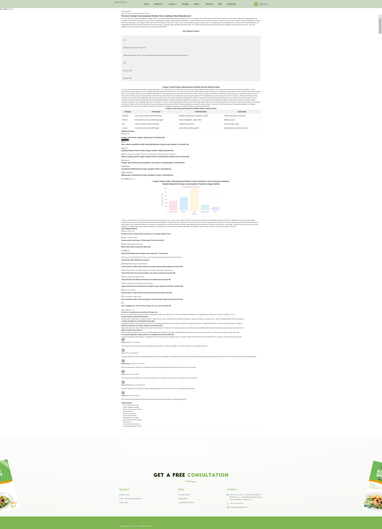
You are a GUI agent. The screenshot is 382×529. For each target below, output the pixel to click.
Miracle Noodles (128, 411)
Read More (125, 140)
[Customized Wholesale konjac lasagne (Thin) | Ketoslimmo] (125, 166)
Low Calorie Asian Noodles (131, 424)
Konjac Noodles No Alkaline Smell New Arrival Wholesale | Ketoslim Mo (146, 279)
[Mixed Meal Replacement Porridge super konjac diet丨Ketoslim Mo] (125, 250)
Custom (172, 4)
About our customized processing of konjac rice (139, 312)
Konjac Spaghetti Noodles (131, 407)
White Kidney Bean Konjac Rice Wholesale (136, 247)
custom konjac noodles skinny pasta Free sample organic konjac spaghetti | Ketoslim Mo (152, 266)
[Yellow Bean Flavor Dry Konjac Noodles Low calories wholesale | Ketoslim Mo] (147, 270)
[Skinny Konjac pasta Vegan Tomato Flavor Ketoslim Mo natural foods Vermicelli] (148, 154)
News (196, 4)
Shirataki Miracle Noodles (131, 417)
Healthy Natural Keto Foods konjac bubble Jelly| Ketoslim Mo (147, 151)
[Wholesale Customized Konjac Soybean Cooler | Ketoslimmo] (127, 172)
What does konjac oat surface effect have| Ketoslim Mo (142, 325)
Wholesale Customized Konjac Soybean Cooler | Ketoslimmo (147, 175)
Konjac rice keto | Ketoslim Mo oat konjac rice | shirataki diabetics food (146, 234)
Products (157, 4)
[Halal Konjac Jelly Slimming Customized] (151, 257)
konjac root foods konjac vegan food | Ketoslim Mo (143, 137)
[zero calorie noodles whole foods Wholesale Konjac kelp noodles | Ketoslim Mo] (123, 142)
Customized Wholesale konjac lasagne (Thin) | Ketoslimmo (146, 169)
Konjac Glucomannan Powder (132, 409)
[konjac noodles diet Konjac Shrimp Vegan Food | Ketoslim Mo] (129, 237)
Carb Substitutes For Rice (131, 405)
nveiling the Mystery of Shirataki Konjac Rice (138, 321)
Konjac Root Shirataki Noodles (132, 420)
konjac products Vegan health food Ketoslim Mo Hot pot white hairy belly (146, 293)
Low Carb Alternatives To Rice (132, 426)
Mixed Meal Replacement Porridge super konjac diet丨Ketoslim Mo (144, 253)
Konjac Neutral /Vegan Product (130, 499)
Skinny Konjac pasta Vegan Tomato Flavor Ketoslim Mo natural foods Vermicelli (155, 157)
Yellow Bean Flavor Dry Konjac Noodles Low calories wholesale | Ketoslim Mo (148, 273)
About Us (209, 4)
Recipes (185, 4)
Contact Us (231, 4)
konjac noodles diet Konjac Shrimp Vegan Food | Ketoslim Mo (142, 240)
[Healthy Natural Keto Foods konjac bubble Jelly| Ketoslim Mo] (124, 148)
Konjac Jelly (123, 502)
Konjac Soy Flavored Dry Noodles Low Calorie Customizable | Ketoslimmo (153, 163)
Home (146, 4)
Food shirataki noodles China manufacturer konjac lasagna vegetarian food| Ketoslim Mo (152, 299)
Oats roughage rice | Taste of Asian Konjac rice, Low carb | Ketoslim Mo (146, 306)
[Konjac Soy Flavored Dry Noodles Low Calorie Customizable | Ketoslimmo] (125, 160)
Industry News (183, 499)
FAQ (220, 4)
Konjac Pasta (127, 422)
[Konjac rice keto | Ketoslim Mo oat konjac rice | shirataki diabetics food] (127, 231)
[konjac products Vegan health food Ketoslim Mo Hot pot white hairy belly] (128, 290)
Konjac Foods (124, 495)
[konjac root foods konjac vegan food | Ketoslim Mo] (125, 133)
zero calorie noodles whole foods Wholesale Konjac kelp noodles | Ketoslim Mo (155, 144)
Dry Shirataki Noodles (129, 415)
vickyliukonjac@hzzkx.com (239, 507)
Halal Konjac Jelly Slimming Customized (135, 260)
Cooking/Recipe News (186, 502)
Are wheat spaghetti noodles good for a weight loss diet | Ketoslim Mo (147, 334)
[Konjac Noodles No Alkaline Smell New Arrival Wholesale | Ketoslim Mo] (132, 276)
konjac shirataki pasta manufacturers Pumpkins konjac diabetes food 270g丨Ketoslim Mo (152, 286)
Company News (184, 495)
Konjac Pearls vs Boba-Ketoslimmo (134, 316)
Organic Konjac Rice (129, 413)
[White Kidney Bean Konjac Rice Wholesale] (132, 244)
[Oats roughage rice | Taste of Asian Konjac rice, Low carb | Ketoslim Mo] (122, 303)
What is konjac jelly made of (131, 330)
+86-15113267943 (236, 503)
